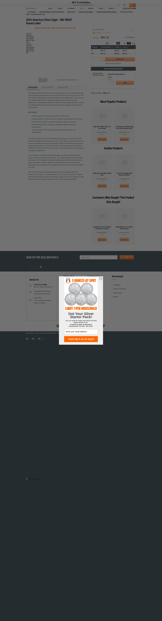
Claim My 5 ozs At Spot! (81, 339)
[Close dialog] (100, 278)
